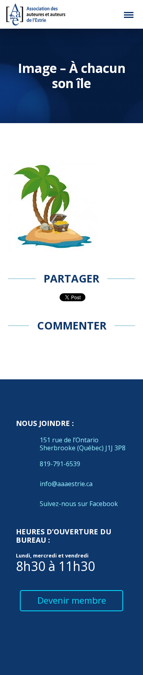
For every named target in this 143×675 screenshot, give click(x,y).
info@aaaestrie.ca (66, 483)
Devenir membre (71, 600)
